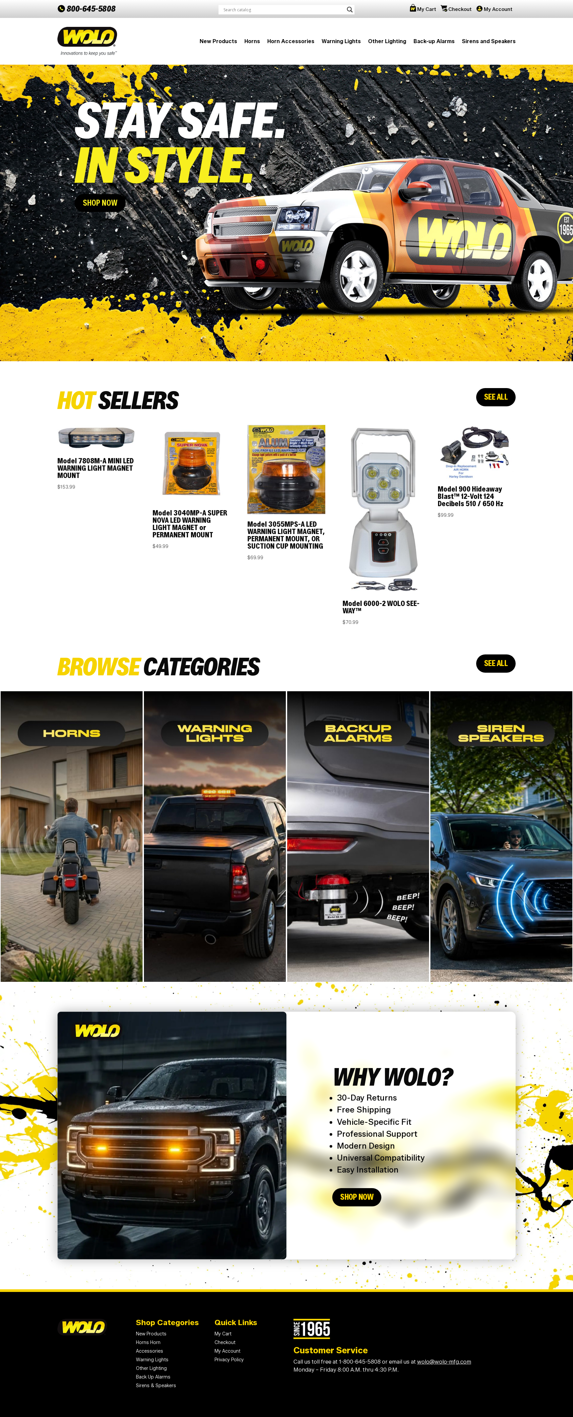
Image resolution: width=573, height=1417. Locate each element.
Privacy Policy (229, 1360)
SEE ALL (496, 397)
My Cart (426, 9)
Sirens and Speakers (489, 41)
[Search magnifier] (349, 9)
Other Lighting (387, 41)
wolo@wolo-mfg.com (444, 1361)
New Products (218, 41)
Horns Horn (148, 1342)
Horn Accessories (290, 41)
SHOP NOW (100, 203)
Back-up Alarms (434, 41)
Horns (252, 41)
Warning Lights (341, 41)
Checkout (460, 9)
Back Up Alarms (153, 1377)
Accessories (149, 1351)
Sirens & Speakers (156, 1385)
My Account (498, 9)
